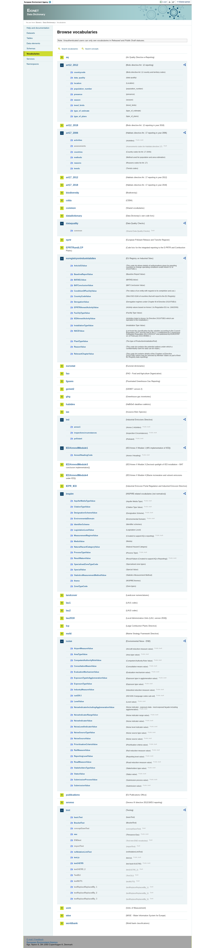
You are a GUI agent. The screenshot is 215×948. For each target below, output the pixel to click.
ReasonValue (80, 347)
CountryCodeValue (82, 296)
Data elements (33, 43)
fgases (69, 381)
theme (77, 581)
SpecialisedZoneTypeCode (86, 564)
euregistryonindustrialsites (81, 258)
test (68, 810)
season (77, 100)
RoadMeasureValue (82, 762)
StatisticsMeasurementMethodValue (90, 575)
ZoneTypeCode (80, 586)
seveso (70, 802)
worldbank (72, 923)
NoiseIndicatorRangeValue (86, 715)
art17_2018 (72, 185)
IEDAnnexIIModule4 (77, 475)
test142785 (78, 863)
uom (68, 908)
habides (70, 404)
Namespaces (33, 64)
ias (67, 412)
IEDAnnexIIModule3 (77, 464)
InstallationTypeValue (83, 325)
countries (78, 152)
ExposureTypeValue (83, 684)
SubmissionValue (82, 785)
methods (78, 157)
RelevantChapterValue (84, 354)
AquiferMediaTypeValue (84, 501)
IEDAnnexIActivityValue (84, 318)
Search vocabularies (70, 49)
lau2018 (70, 618)
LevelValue (79, 701)
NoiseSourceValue (82, 738)
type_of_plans (80, 116)
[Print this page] (170, 2)
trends (77, 168)
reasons (77, 163)
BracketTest (79, 823)
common (71, 208)
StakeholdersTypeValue (84, 768)
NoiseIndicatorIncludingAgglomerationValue (94, 707)
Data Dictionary (49, 22)
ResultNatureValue (82, 558)
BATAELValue (80, 280)
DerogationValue (81, 302)
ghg (68, 396)
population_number (83, 89)
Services (31, 59)
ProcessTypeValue (82, 552)
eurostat (70, 366)
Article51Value (80, 266)
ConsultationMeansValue (85, 666)
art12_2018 (72, 125)
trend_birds (79, 105)
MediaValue (79, 541)
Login (164, 2)
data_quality (79, 78)
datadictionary (74, 216)
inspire (70, 494)
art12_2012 (72, 65)
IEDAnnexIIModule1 (77, 448)
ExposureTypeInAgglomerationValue (90, 678)
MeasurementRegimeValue (86, 535)
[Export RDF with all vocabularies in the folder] (184, 65)
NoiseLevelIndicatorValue (85, 727)
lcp (67, 626)
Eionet (38, 22)
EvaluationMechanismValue (86, 672)
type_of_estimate (81, 111)
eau (75, 834)
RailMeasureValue (82, 750)
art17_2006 (72, 133)
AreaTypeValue (80, 654)
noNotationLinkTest (83, 852)
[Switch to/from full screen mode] (174, 2)
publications (73, 795)
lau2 (68, 610)
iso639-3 (77, 696)
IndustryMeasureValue (84, 690)
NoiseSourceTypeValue (84, 732)
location (77, 83)
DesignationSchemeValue (85, 513)
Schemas (31, 48)
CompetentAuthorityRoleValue (87, 660)
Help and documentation (38, 28)
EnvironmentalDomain (84, 518)
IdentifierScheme (81, 524)
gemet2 (70, 389)
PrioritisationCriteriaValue (85, 744)
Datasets (31, 33)
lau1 (68, 603)
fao (67, 373)
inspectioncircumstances (85, 433)
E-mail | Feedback (35, 939)
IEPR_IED (71, 486)
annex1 (77, 427)
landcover (71, 595)
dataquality (72, 223)
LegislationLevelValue (84, 530)
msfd (69, 633)
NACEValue (79, 331)
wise (68, 915)
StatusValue (79, 774)
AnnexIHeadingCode (83, 455)
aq (67, 57)
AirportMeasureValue (83, 648)
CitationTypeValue (82, 507)
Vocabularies (33, 54)
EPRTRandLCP (74, 247)
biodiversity (72, 192)
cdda (69, 200)
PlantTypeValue (81, 341)
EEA (38, 2)
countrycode (79, 72)
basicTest (78, 817)
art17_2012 (72, 177)
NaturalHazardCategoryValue (87, 547)
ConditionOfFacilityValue (85, 291)
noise (69, 641)
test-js (76, 857)
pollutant (78, 439)
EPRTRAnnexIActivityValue (86, 307)
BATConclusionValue (83, 285)
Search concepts (91, 49)
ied (67, 419)
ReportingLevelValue (83, 756)
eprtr (68, 240)
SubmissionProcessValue (85, 780)
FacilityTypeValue (82, 313)
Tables (30, 38)
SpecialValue (80, 570)
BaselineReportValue (83, 274)
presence (78, 94)
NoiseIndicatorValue (83, 721)
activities (78, 140)
